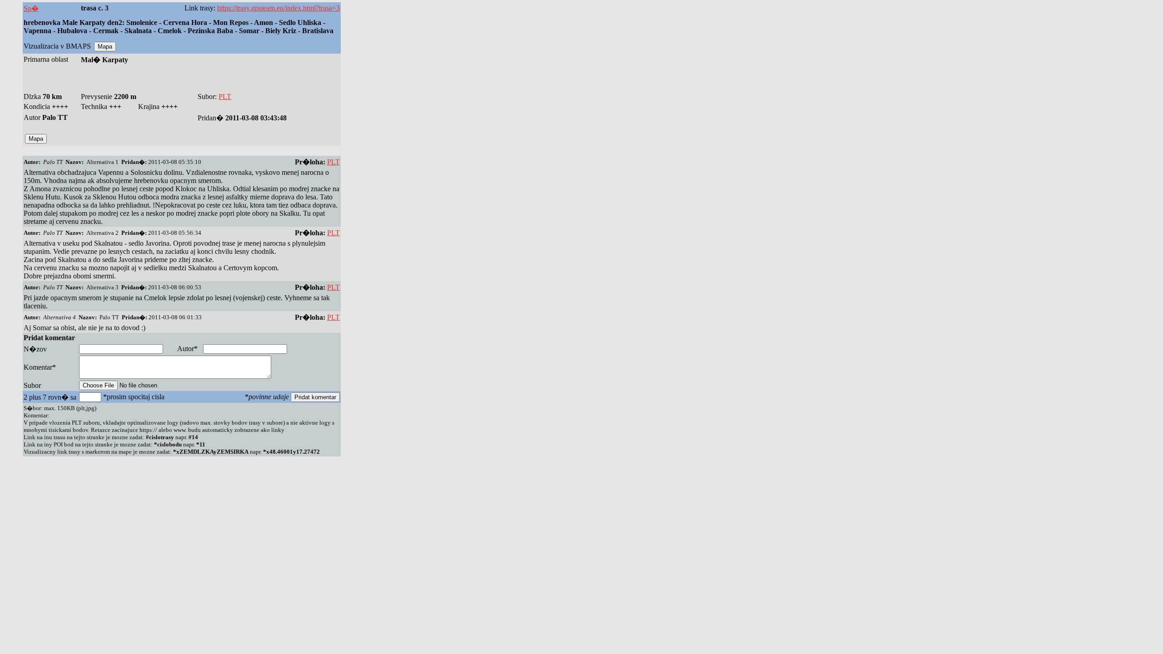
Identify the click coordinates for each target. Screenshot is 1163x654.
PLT (225, 96)
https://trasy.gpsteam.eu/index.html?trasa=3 (278, 8)
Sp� (31, 8)
